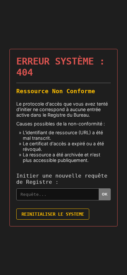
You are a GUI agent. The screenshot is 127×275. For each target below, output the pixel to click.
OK (104, 194)
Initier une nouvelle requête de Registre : (61, 179)
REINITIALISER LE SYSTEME (52, 214)
